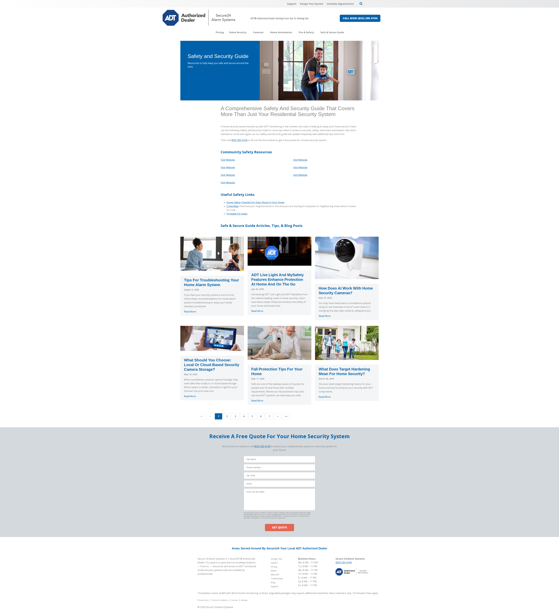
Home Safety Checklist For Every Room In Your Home (255, 202)
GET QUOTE (279, 527)
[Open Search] (361, 3)
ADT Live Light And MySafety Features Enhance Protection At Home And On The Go (277, 279)
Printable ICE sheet (237, 213)
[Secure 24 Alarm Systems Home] (199, 18)
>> (286, 416)
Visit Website (300, 159)
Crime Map (232, 206)
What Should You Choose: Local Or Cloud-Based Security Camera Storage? (211, 365)
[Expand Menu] (247, 32)
